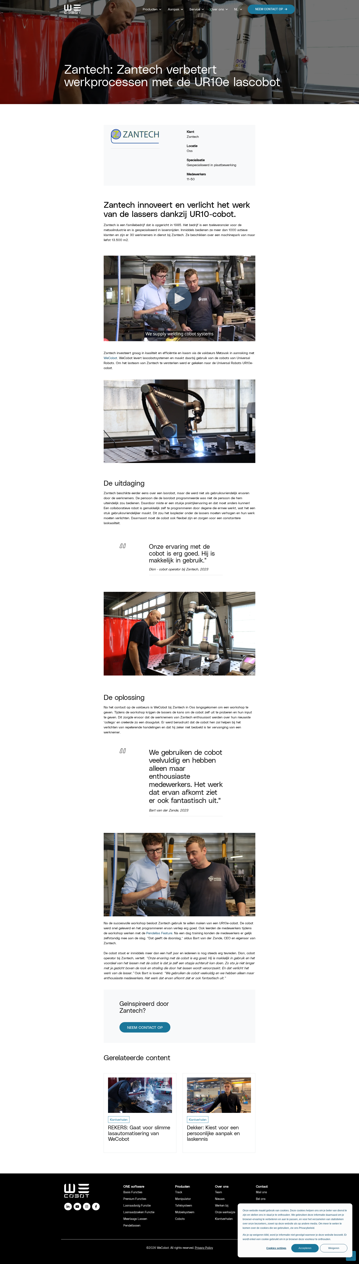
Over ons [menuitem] (222, 1186)
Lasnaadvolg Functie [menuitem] (137, 1205)
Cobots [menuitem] (180, 1218)
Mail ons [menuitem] (261, 1192)
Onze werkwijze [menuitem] (225, 1212)
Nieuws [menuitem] (220, 1199)
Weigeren (333, 1248)
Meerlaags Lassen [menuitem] (135, 1218)
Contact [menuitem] (262, 1186)
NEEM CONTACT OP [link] (269, 9)
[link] (72, 9)
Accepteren (305, 1248)
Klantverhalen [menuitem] (224, 1218)
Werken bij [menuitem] (221, 1205)
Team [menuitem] (218, 1192)
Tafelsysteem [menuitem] (183, 1205)
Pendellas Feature (159, 933)
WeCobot (110, 358)
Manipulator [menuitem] (183, 1199)
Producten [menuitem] (182, 1186)
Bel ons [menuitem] (261, 1199)
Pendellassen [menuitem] (131, 1225)
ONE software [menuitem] (133, 1186)
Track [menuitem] (178, 1192)
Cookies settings (276, 1248)
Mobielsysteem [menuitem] (184, 1212)
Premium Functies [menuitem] (134, 1199)
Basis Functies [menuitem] (132, 1192)
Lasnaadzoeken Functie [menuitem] (138, 1212)
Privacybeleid (306, 1228)
